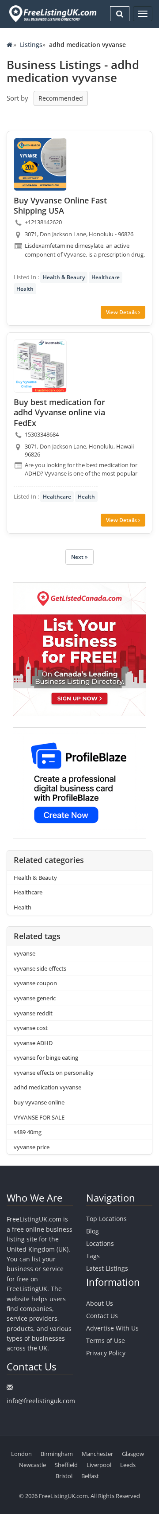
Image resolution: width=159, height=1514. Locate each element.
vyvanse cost (31, 1028)
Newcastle (32, 1465)
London (21, 1454)
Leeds (128, 1465)
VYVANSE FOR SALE (39, 1117)
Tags (93, 1256)
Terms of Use (105, 1340)
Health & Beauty (64, 277)
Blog (92, 1231)
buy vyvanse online (39, 1102)
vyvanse (24, 953)
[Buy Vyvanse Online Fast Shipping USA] (40, 164)
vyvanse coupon (35, 983)
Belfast (90, 1476)
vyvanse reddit (33, 1013)
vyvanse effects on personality (54, 1073)
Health (25, 289)
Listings (31, 44)
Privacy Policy (105, 1353)
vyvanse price (31, 1147)
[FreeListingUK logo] (52, 13)
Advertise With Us (112, 1328)
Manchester (97, 1454)
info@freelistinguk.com (41, 1401)
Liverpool (99, 1465)
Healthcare (105, 277)
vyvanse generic (35, 998)
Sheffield (66, 1465)
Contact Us (102, 1315)
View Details (122, 312)
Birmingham (57, 1454)
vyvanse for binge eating (46, 1057)
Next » (79, 557)
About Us (99, 1303)
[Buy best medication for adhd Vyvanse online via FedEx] (40, 366)
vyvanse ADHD (33, 1043)
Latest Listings (107, 1268)
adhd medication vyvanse (47, 1087)
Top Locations (106, 1218)
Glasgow (133, 1454)
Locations (100, 1243)
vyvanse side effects (40, 968)
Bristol (64, 1476)
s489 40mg (28, 1132)
